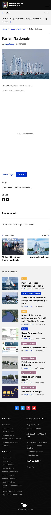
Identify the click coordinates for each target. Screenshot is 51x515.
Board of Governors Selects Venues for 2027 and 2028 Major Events (33, 318)
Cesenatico (7, 188)
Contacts (30, 467)
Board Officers (8, 468)
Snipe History (7, 428)
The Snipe (6, 425)
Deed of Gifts (7, 461)
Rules (24, 329)
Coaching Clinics (8, 482)
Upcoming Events (18, 29)
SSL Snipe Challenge (31, 391)
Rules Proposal (8, 465)
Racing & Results (35, 419)
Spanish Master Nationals (34, 347)
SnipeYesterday (32, 455)
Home (4, 29)
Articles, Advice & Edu (36, 435)
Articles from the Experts (36, 442)
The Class (7, 452)
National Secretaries (10, 472)
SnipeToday (9, 44)
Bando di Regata (8, 175)
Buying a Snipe (8, 435)
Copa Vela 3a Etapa (39, 257)
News (24, 279)
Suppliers (5, 446)
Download (21, 174)
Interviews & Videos (34, 451)
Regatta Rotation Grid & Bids (11, 486)
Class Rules (6, 458)
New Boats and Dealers (11, 439)
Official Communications (12, 491)
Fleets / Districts (8, 475)
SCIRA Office (28, 324)
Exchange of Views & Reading (35, 446)
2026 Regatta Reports (31, 293)
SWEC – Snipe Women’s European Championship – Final (34, 300)
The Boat (6, 419)
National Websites (9, 478)
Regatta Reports (33, 425)
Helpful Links (33, 461)
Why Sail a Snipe (9, 432)
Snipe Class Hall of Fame (12, 495)
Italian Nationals (22, 188)
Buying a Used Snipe (10, 442)
